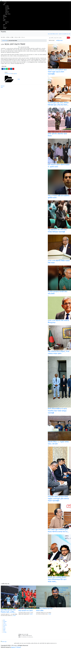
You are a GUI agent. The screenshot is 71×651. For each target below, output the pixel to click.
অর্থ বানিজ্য (7, 6)
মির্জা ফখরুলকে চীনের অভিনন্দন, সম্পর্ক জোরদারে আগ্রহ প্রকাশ (58, 352)
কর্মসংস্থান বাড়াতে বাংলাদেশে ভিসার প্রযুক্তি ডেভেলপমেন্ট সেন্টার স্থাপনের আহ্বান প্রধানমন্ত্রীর (58, 498)
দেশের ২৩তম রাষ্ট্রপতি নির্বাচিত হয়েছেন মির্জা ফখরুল (59, 261)
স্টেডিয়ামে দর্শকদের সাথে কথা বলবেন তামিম (44, 609)
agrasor (15, 73)
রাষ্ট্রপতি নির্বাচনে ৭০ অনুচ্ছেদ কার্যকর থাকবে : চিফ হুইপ (58, 443)
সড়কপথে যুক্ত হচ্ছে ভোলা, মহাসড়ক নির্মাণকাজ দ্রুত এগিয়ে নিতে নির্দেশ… (58, 104)
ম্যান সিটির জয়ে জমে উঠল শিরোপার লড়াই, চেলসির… (8, 611)
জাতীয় (4, 4)
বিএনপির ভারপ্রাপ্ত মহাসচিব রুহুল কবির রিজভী (57, 292)
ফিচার (6, 23)
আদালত (6, 10)
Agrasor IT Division (16, 647)
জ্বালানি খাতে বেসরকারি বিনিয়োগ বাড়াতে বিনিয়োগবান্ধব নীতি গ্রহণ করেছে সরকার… (57, 579)
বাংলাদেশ (4, 628)
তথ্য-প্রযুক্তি (7, 8)
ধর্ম (3, 26)
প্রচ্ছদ (5, 3)
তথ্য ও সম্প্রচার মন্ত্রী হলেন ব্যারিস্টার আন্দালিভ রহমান (58, 196)
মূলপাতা (3, 40)
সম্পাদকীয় (4, 28)
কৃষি (3, 18)
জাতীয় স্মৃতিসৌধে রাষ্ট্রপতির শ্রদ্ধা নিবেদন (57, 135)
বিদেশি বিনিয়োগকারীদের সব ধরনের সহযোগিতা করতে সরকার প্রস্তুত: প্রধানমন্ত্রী (57, 411)
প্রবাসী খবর (4, 27)
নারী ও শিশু (6, 12)
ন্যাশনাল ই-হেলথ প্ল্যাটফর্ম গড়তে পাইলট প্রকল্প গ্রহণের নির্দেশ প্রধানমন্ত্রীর (57, 72)
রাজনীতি (4, 15)
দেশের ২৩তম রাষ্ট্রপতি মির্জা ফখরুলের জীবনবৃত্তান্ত (58, 321)
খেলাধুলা (4, 19)
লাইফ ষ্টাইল (7, 22)
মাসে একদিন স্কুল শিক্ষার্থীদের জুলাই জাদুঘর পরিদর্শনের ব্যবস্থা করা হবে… (58, 530)
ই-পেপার (5, 2)
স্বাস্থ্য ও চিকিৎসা (7, 14)
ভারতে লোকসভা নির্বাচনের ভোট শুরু (44, 33)
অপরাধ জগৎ (7, 11)
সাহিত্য (4, 24)
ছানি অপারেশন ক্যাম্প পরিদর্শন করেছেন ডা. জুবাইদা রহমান (59, 165)
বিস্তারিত (14, 615)
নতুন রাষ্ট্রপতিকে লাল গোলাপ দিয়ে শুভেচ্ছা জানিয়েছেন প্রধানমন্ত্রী (57, 230)
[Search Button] (68, 38)
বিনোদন (4, 20)
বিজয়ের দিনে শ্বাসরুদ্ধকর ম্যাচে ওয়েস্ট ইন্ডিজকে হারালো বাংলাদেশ (61, 590)
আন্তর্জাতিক (5, 16)
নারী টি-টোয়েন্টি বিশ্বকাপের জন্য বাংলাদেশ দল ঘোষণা (25, 609)
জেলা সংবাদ (7, 7)
